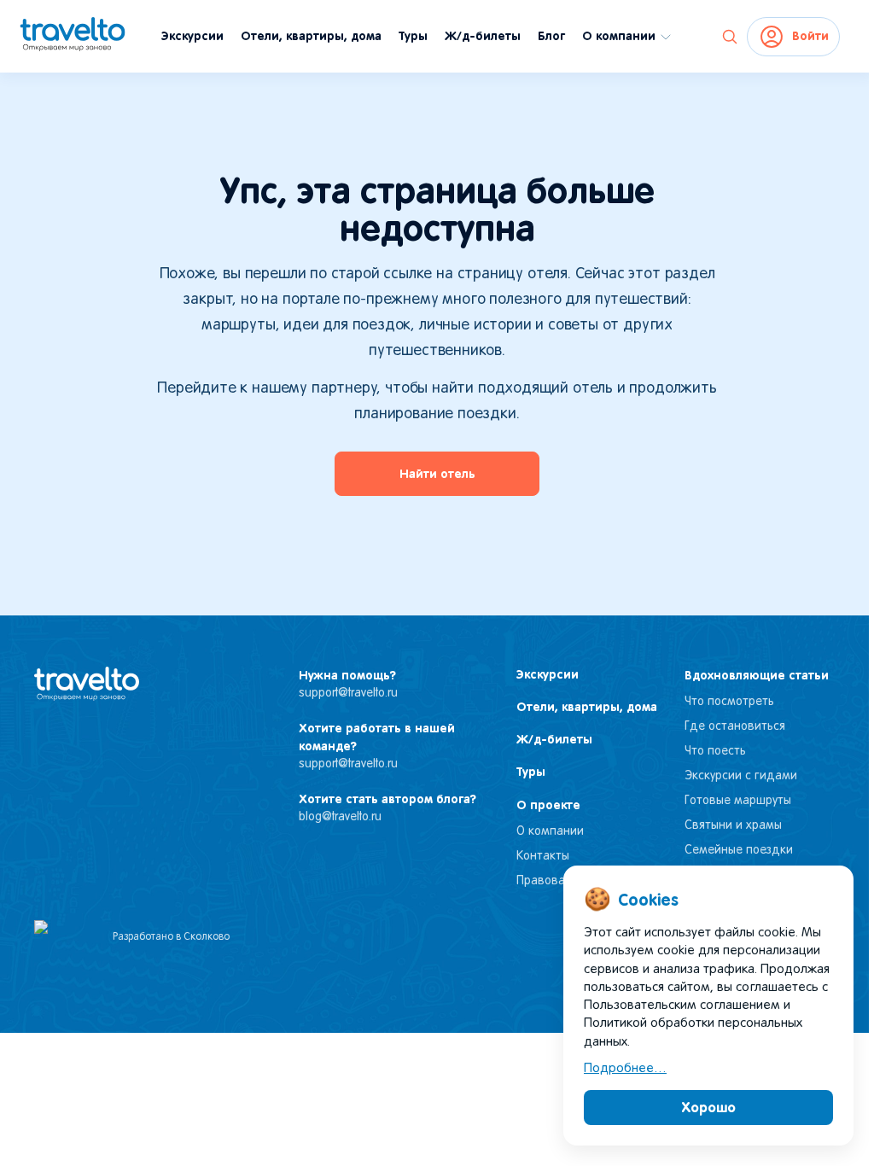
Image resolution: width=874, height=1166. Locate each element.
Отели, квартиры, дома (311, 36)
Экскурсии (192, 36)
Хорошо (709, 1107)
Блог (551, 36)
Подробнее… (625, 1069)
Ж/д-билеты (483, 36)
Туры (413, 36)
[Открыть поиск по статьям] (729, 36)
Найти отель (437, 474)
